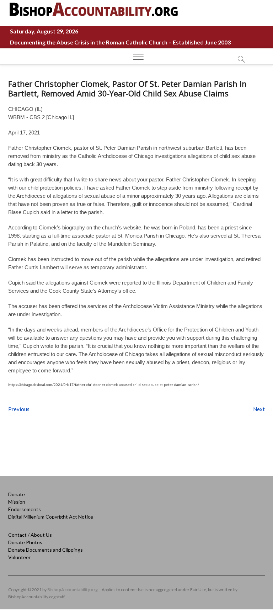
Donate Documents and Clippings (45, 550)
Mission (16, 502)
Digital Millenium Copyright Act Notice (50, 517)
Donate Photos (25, 542)
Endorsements (24, 509)
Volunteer (19, 557)
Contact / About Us (30, 535)
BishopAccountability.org (72, 589)
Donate (16, 494)
